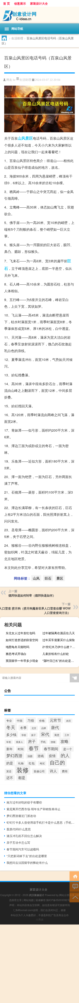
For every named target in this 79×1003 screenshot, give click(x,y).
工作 (66, 735)
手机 (43, 741)
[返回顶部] (74, 897)
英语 (8, 771)
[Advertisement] (39, 964)
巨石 (48, 578)
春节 (34, 748)
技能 (53, 741)
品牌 (43, 728)
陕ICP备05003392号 (58, 900)
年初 (8, 741)
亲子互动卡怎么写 (18, 842)
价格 (42, 721)
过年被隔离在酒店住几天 (58, 633)
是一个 (67, 749)
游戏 (40, 755)
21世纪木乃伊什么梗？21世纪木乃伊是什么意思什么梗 (60, 647)
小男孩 (39, 919)
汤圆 (29, 756)
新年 (9, 749)
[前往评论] (74, 886)
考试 (42, 763)
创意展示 (20, 3)
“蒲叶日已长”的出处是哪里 (59, 660)
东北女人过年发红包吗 (20, 633)
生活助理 (17, 38)
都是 (21, 777)
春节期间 (51, 748)
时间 (21, 749)
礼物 (21, 763)
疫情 (52, 755)
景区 (29, 138)
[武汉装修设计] (39, 15)
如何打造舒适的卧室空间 (22, 640)
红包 (32, 763)
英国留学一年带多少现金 (22, 660)
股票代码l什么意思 (19, 829)
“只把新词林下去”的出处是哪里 (27, 856)
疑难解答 (41, 900)
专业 (9, 721)
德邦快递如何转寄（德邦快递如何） (32, 595)
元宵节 (55, 720)
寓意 (56, 735)
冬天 (10, 727)
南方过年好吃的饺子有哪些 (24, 802)
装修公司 (39, 771)
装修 (22, 769)
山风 (21, 138)
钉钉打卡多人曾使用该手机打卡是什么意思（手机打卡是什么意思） (41, 822)
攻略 (64, 741)
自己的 (57, 762)
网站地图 (29, 900)
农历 (68, 720)
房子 (32, 741)
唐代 (55, 727)
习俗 (30, 720)
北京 (34, 728)
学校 (23, 735)
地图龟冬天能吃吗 (17, 647)
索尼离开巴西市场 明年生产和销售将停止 (33, 809)
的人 (65, 755)
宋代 (45, 734)
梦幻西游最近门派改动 (21, 816)
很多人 (19, 741)
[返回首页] (74, 876)
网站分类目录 (66, 895)
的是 (9, 762)
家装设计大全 (39, 3)
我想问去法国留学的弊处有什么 (27, 862)
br (14, 79)
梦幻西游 (14, 755)
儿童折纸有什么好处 (55, 654)
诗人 (53, 770)
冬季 (23, 727)
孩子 (33, 735)
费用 (64, 771)
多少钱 (11, 734)
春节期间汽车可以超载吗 (23, 849)
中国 (19, 721)
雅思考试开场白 (16, 654)
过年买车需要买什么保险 (58, 640)
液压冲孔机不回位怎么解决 (24, 836)
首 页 (6, 3)
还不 (9, 777)
